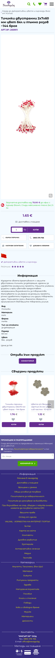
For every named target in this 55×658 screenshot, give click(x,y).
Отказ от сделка (27, 517)
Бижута (27, 575)
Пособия (27, 594)
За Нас (27, 526)
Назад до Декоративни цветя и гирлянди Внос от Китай (26, 12)
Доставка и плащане (27, 483)
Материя (27, 571)
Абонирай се (26, 463)
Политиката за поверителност (28, 449)
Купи (36, 229)
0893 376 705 (30, 639)
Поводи (27, 603)
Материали (28, 616)
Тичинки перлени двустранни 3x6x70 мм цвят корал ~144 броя (13, 407)
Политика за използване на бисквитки (27, 501)
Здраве (27, 584)
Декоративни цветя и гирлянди (20, 262)
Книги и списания (27, 598)
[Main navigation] (51, 4)
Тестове (27, 558)
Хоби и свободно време (27, 607)
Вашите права (27, 512)
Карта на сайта (27, 530)
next (51, 404)
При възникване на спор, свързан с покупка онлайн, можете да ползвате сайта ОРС (27, 506)
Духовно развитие (27, 539)
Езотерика (27, 544)
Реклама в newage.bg (27, 478)
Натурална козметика (27, 589)
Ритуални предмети (27, 580)
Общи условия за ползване (27, 492)
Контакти (27, 535)
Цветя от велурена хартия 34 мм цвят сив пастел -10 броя (41, 407)
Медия (27, 553)
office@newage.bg (31, 641)
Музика (27, 612)
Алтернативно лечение (27, 549)
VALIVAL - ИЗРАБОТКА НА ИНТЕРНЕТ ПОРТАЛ (27, 521)
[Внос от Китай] (4, 256)
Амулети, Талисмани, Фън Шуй (27, 566)
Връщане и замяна (27, 487)
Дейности (27, 621)
